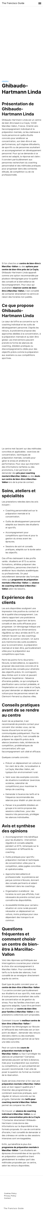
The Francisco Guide (13, 3)
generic (5, 81)
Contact (7, 1198)
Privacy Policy (10, 1196)
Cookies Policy (10, 1193)
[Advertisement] (21, 41)
